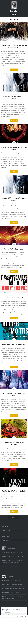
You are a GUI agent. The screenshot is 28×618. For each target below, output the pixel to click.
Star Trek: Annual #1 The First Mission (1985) (13, 588)
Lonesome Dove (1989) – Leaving (10, 592)
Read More (14, 69)
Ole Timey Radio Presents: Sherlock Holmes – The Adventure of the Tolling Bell (13, 561)
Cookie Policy (7, 611)
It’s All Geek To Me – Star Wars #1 (10, 566)
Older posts (14, 517)
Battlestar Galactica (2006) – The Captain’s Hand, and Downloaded (13, 597)
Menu (14, 14)
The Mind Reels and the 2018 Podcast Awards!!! (11, 570)
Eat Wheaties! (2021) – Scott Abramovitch (12, 552)
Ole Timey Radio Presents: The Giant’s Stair (13, 556)
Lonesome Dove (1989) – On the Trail (11, 580)
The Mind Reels (14, 11)
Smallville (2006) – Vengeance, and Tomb (12, 584)
